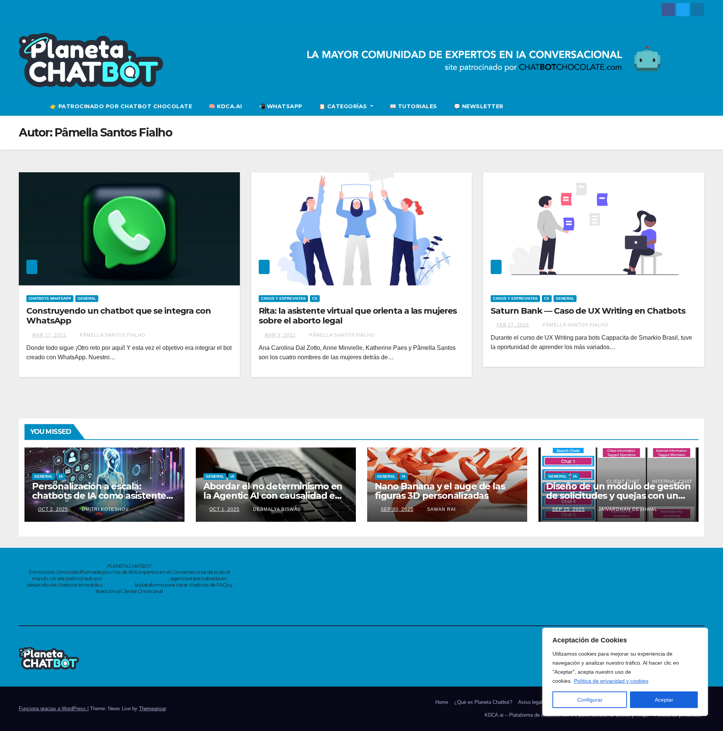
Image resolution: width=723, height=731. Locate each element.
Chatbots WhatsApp (50, 298)
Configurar (589, 700)
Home (441, 702)
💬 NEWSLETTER (478, 106)
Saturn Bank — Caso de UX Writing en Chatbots (588, 311)
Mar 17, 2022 (49, 335)
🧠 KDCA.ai (225, 106)
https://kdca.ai (118, 585)
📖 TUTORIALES (413, 106)
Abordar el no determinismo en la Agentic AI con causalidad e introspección (272, 495)
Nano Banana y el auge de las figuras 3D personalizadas (440, 491)
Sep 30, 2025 (397, 509)
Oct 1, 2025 (224, 509)
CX (314, 298)
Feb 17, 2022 (513, 325)
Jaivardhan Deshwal (627, 509)
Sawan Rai (441, 509)
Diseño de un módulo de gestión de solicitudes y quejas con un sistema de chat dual (618, 495)
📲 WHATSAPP (280, 106)
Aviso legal (530, 702)
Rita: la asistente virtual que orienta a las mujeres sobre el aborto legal (358, 316)
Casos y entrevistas (283, 298)
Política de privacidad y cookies (611, 681)
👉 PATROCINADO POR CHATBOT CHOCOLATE (121, 106)
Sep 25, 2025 (568, 509)
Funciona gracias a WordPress (53, 708)
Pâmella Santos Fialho (111, 335)
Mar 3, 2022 (280, 335)
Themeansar (152, 708)
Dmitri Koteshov (104, 509)
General (87, 298)
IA (61, 476)
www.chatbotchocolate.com (136, 578)
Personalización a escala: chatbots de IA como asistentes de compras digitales (101, 495)
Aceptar (664, 700)
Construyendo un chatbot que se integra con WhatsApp (118, 316)
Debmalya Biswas (276, 509)
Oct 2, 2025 (53, 509)
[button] (699, 106)
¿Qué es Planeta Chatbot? (483, 702)
